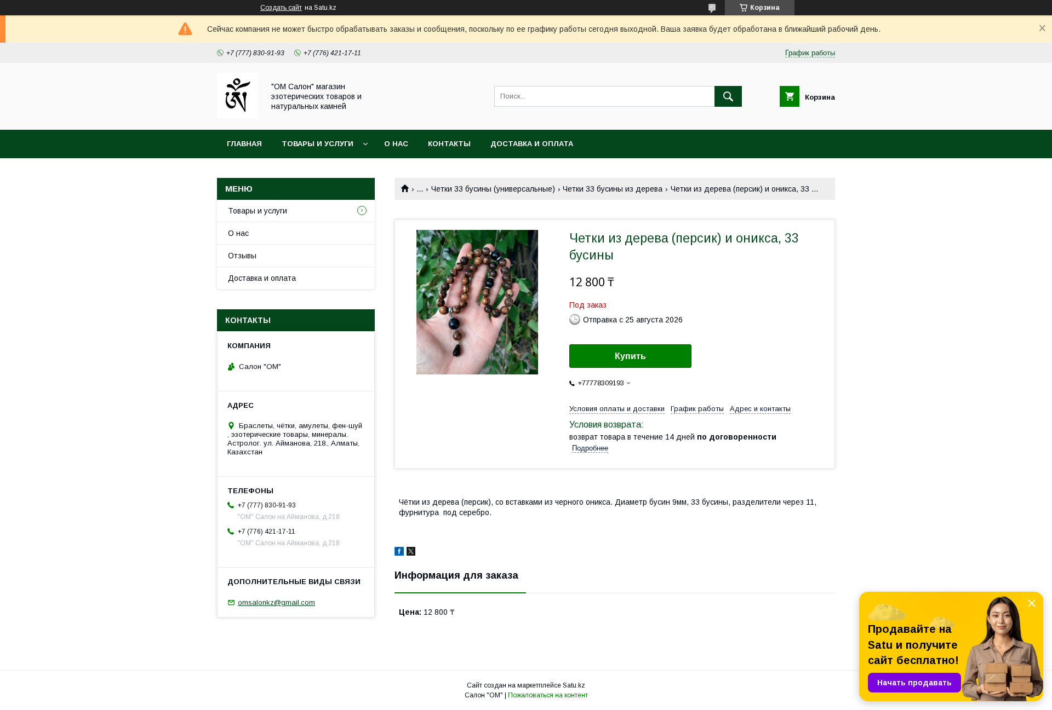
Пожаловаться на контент (548, 695)
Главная (244, 144)
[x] (411, 553)
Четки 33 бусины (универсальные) (493, 188)
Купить (630, 356)
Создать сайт (281, 7)
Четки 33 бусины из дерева (612, 188)
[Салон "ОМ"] (237, 115)
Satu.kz (574, 685)
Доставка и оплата (531, 144)
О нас (396, 144)
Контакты (449, 144)
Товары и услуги (317, 144)
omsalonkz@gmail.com (276, 602)
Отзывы (242, 255)
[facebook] (399, 553)
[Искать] (728, 96)
